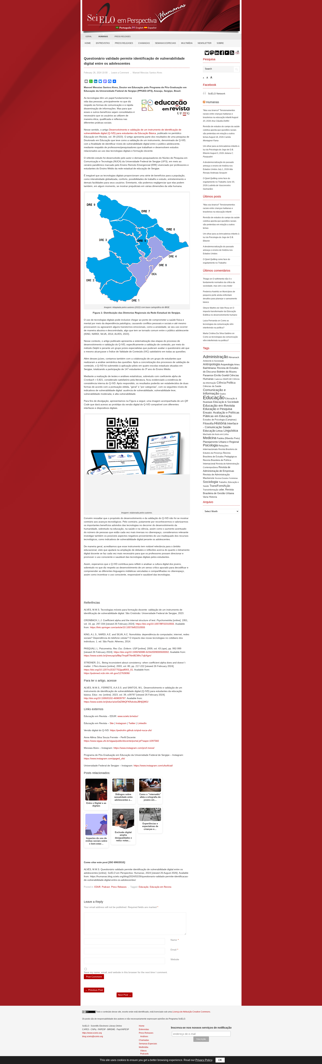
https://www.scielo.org (92, 1033)
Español (152, 27)
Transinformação (210, 483)
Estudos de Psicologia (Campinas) (219, 412)
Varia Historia (210, 489)
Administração (215, 350)
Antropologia (211, 357)
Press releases (124, 43)
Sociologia (210, 474)
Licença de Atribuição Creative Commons (191, 1012)
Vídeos (143, 1051)
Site (112, 723)
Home (88, 43)
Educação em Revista (160, 887)
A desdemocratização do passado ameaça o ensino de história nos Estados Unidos (218, 158)
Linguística (231, 423)
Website (175, 959)
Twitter (132, 723)
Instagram (121, 723)
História (220, 416)
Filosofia (208, 416)
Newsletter (204, 43)
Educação (143, 887)
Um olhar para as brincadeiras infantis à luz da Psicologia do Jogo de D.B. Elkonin (221, 142)
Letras (219, 423)
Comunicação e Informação (214, 384)
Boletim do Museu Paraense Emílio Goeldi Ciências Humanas (221, 368)
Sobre (220, 43)
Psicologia (210, 438)
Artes (237, 357)
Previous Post (94, 990)
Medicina (209, 431)
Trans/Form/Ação (220, 478)
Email (173, 949)
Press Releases (119, 887)
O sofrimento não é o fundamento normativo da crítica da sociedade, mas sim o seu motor (219, 275)
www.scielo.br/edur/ (128, 716)
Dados (223, 387)
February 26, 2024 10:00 (96, 72)
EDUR (97, 887)
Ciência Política (226, 375)
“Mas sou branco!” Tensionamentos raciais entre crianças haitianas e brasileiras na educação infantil (219, 107)
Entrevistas (103, 43)
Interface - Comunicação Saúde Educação (220, 420)
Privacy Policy (203, 1060)
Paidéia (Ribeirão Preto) (228, 431)
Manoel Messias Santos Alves (147, 72)
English (139, 27)
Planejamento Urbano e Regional (221, 434)
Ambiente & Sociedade (213, 354)
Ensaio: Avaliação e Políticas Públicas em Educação (221, 407)
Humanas (212, 95)
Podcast (106, 887)
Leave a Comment (120, 72)
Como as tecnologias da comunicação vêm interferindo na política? (218, 317)
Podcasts (144, 1054)
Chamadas (144, 43)
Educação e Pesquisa (217, 402)
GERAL (89, 36)
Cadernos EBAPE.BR (223, 372)
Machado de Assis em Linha (216, 427)
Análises (144, 1036)
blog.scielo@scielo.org (92, 1036)
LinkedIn (142, 723)
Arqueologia (227, 357)
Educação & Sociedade (226, 395)
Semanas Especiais (165, 43)
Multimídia (187, 43)
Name (174, 940)
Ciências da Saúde (212, 379)
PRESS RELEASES (122, 36)
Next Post (124, 994)
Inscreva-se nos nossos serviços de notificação (201, 1027)
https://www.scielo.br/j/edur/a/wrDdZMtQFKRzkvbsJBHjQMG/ (116, 701)
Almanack (234, 350)
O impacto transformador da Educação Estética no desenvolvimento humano (220, 304)
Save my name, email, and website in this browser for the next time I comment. (126, 972)
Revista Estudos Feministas (226, 471)
